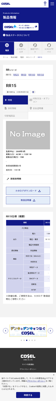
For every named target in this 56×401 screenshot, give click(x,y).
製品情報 (14, 57)
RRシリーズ (30, 57)
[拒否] (54, 375)
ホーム (5, 57)
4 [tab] (29, 340)
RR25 (16, 75)
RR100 (32, 75)
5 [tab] (32, 340)
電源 (22, 57)
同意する (28, 395)
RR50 (23, 75)
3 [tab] (26, 340)
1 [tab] (21, 340)
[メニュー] (52, 3)
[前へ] (5, 330)
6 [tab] (34, 340)
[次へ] (50, 330)
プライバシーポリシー (36, 381)
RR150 (40, 75)
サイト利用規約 (28, 364)
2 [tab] (24, 340)
